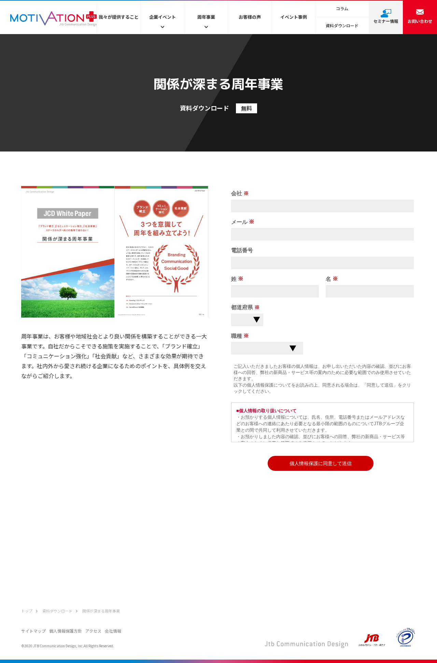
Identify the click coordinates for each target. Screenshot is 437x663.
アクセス (93, 631)
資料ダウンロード (342, 25)
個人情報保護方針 (65, 631)
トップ (26, 611)
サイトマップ (33, 631)
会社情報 (113, 631)
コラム (342, 8)
